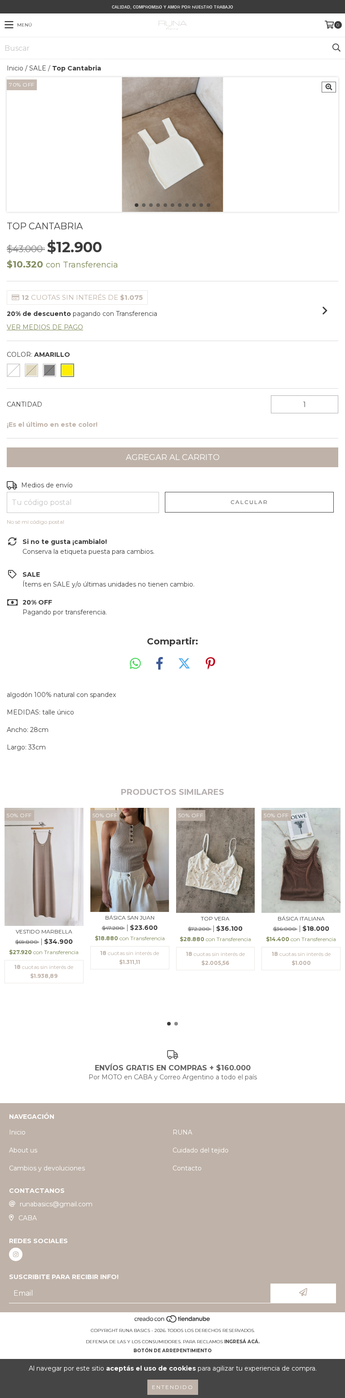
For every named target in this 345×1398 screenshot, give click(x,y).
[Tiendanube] (172, 1321)
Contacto (187, 1168)
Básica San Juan (130, 917)
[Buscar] (336, 48)
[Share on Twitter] (184, 664)
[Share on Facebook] (159, 664)
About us (23, 1150)
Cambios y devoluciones (47, 1168)
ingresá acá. (242, 1342)
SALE (37, 68)
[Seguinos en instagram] (15, 1254)
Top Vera (215, 918)
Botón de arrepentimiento (172, 1351)
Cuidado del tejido (200, 1150)
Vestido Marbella (44, 931)
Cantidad (24, 404)
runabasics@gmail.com (56, 1204)
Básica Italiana (301, 918)
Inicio (15, 68)
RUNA (182, 1132)
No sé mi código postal (35, 521)
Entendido (173, 1387)
